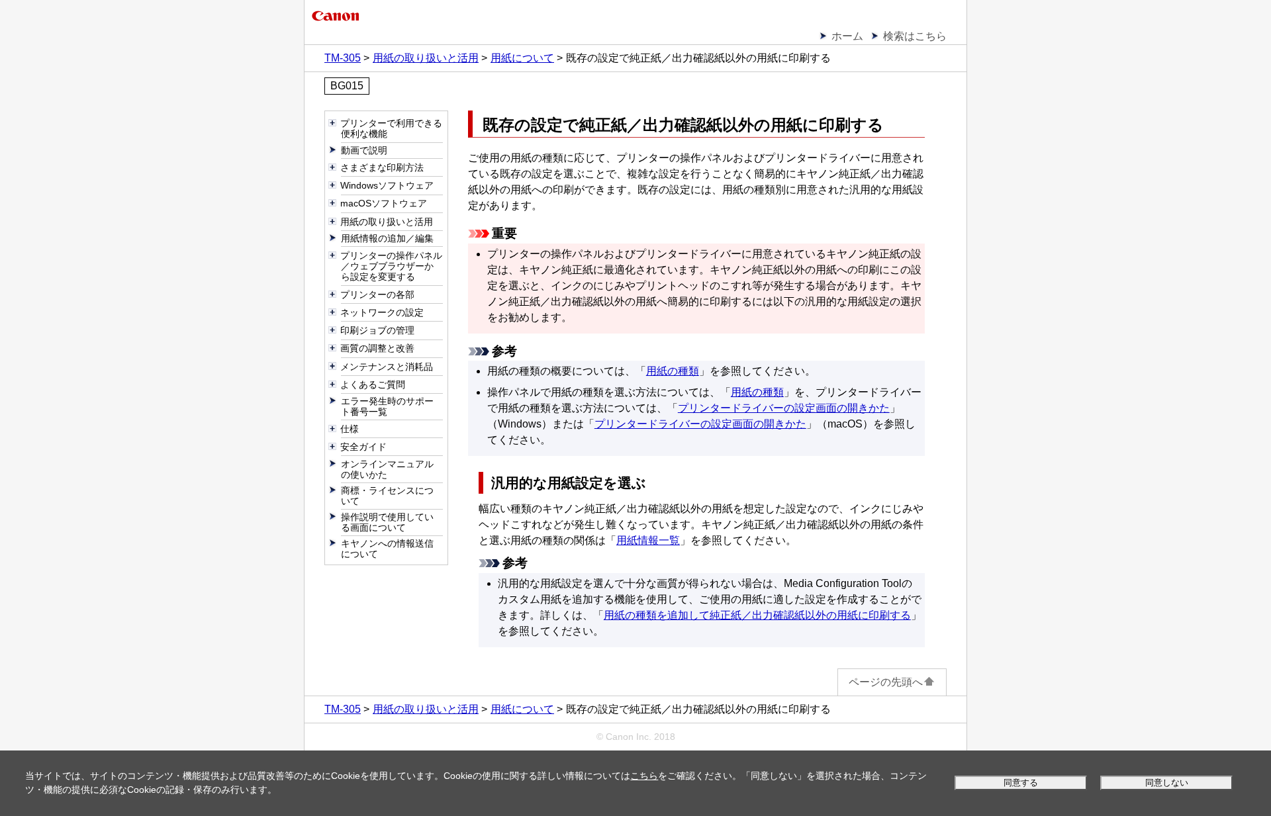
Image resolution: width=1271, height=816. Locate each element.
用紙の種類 (672, 371)
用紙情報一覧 (648, 540)
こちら (644, 775)
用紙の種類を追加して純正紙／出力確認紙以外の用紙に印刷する (757, 615)
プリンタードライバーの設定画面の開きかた (784, 408)
